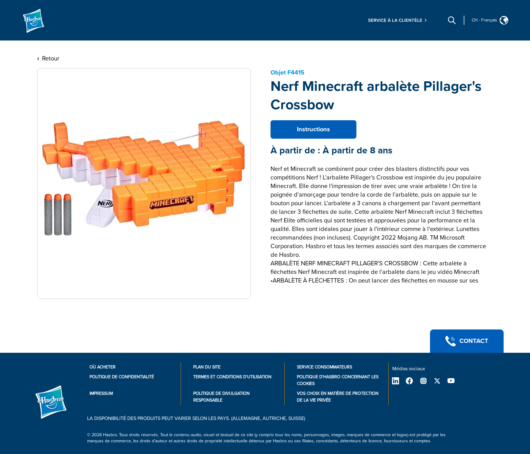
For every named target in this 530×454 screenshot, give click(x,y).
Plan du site (207, 367)
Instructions (313, 129)
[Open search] (451, 20)
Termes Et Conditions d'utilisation (232, 376)
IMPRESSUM (101, 393)
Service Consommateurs (324, 367)
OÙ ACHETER (103, 367)
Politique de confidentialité (122, 376)
